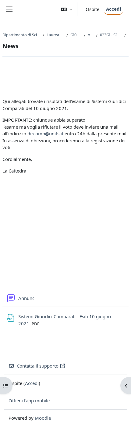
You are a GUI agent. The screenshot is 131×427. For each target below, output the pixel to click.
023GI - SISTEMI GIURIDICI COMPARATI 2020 (111, 34)
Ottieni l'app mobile (29, 400)
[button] (66, 9)
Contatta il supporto (37, 366)
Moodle (43, 418)
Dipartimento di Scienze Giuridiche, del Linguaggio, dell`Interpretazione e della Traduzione (21, 34)
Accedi (113, 9)
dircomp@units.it (45, 133)
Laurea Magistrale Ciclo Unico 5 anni (55, 34)
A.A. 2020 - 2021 (91, 34)
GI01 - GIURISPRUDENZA (75, 34)
